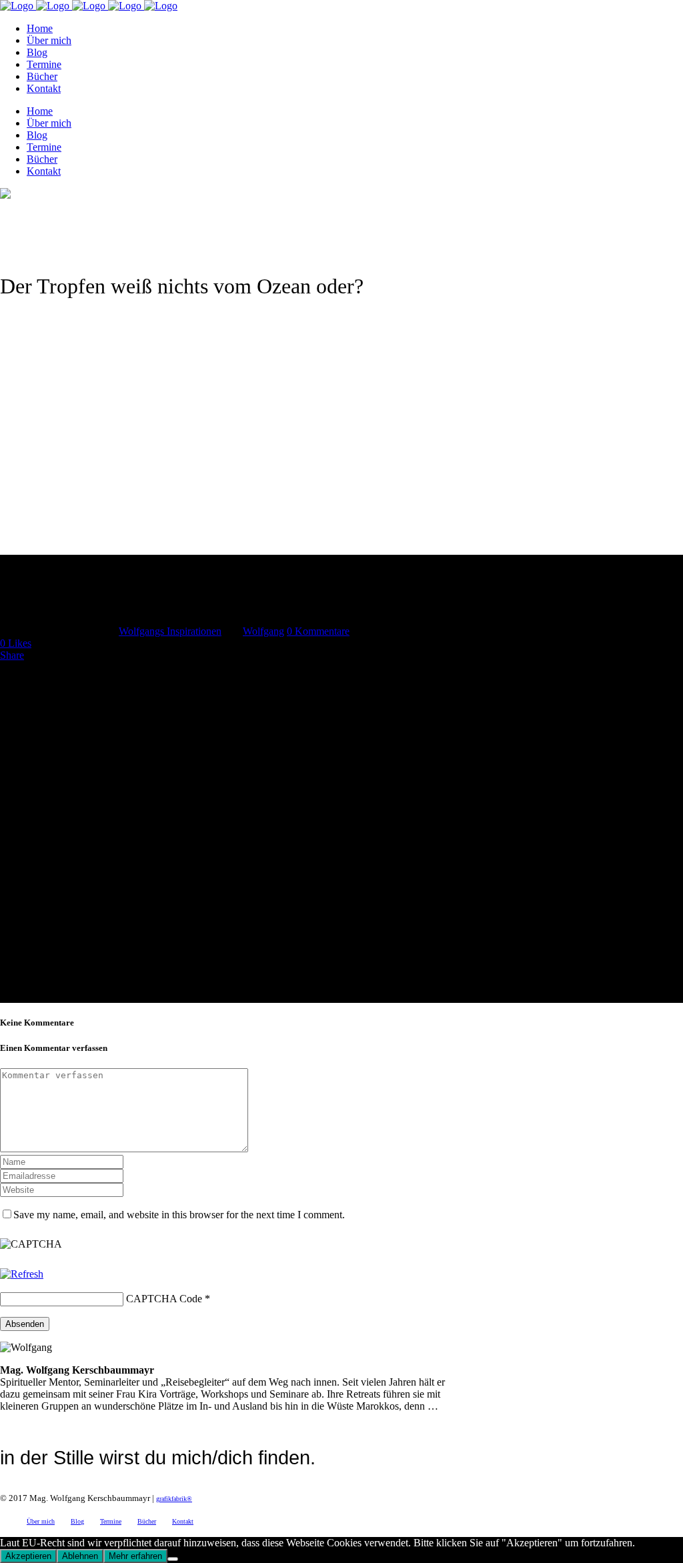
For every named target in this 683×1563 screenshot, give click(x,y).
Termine (110, 1521)
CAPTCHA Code (164, 1298)
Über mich (41, 1521)
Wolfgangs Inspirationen (170, 631)
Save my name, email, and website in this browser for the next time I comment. (179, 1214)
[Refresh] (21, 1274)
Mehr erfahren (135, 1556)
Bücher (146, 1521)
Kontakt (182, 1521)
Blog (77, 1521)
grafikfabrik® (174, 1498)
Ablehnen (80, 1556)
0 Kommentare (318, 631)
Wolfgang (263, 631)
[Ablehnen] (172, 1559)
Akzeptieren (28, 1556)
